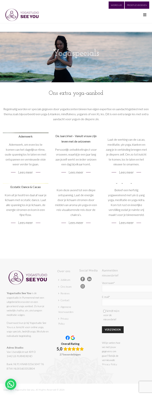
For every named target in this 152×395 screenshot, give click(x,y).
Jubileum (65, 279)
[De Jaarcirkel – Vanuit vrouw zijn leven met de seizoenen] (76, 156)
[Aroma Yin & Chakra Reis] (76, 206)
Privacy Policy (63, 321)
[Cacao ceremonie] (126, 156)
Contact (65, 300)
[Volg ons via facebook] (82, 279)
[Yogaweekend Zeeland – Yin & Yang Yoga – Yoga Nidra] (126, 206)
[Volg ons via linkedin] (89, 279)
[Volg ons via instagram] (82, 286)
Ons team (66, 286)
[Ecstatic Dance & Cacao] (26, 206)
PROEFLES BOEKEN (137, 5)
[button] (10, 384)
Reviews (65, 293)
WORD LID (116, 5)
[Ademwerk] (26, 156)
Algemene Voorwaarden (65, 309)
